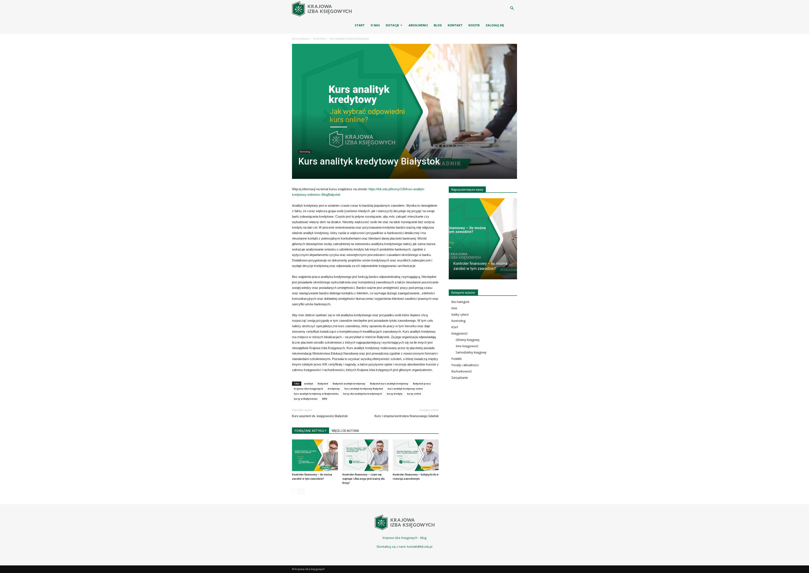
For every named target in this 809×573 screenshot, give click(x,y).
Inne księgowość (467, 346)
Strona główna (300, 38)
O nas (375, 25)
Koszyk (474, 25)
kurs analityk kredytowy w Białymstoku (316, 393)
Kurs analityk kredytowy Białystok (363, 388)
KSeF (454, 327)
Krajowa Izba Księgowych (308, 388)
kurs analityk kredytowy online (405, 388)
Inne (454, 308)
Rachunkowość (461, 371)
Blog (438, 25)
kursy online (414, 393)
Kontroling (319, 38)
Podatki (456, 359)
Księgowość (459, 333)
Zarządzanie (459, 378)
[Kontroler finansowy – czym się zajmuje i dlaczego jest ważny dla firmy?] (365, 455)
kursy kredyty (394, 393)
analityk (308, 383)
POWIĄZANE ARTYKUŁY (311, 430)
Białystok (323, 383)
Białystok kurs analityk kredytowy (389, 383)
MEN (324, 398)
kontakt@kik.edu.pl (419, 547)
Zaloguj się (495, 25)
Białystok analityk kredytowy (349, 383)
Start (360, 25)
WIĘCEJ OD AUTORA (345, 430)
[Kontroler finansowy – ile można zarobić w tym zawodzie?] (315, 455)
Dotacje (392, 25)
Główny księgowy (468, 340)
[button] (512, 9)
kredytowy (334, 388)
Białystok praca (422, 383)
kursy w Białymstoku (305, 398)
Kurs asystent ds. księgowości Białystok (320, 416)
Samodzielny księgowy (471, 352)
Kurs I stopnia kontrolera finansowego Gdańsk (407, 416)
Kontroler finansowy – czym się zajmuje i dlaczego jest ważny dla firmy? (363, 479)
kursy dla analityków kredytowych (362, 393)
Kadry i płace (460, 314)
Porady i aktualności (465, 365)
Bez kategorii (460, 302)
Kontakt (455, 25)
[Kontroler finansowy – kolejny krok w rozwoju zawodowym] (416, 455)
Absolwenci (418, 25)
